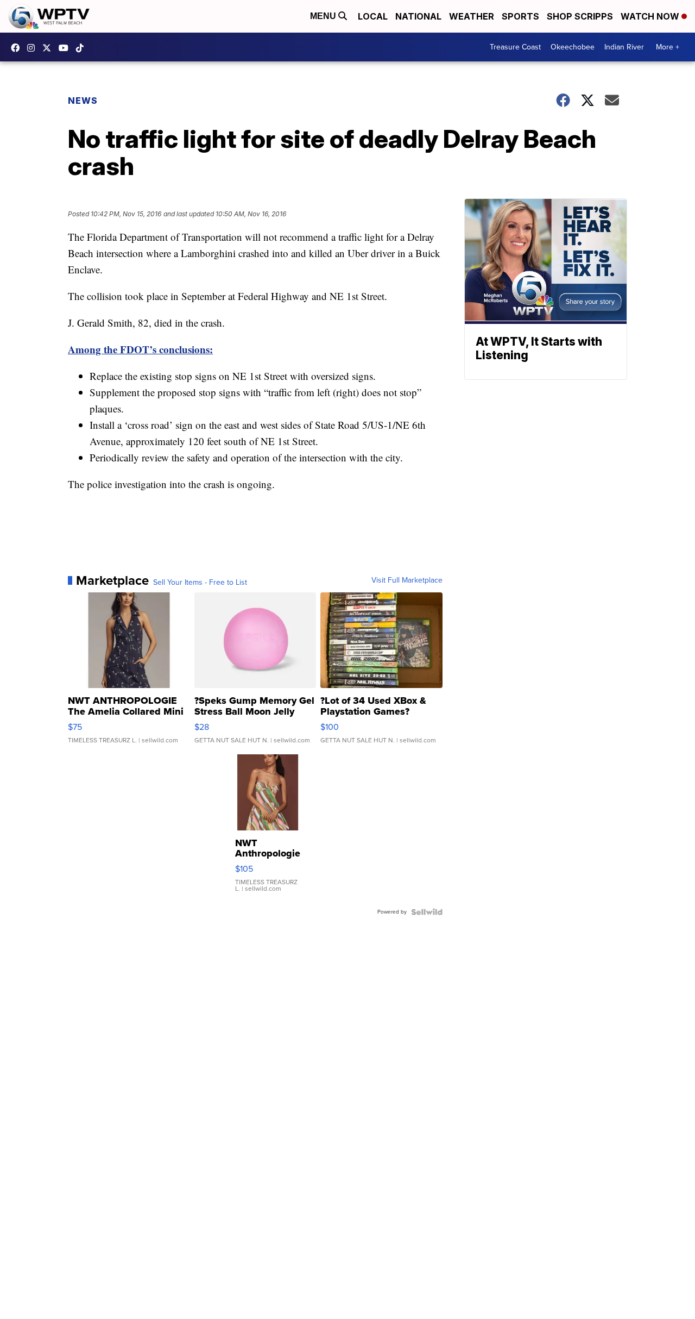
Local (373, 16)
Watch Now (651, 16)
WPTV (49, 47)
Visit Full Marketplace (407, 580)
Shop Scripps (580, 16)
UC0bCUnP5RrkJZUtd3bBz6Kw (66, 47)
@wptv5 (82, 47)
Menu (324, 16)
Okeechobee (573, 47)
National (418, 16)
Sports (520, 16)
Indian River (624, 47)
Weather (471, 16)
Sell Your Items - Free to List (200, 582)
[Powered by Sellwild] (427, 912)
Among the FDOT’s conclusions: (140, 349)
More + (667, 47)
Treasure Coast (515, 47)
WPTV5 (18, 47)
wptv (33, 47)
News (83, 100)
